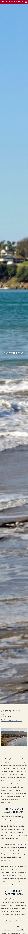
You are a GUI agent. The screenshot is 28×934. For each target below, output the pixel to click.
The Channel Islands (7, 879)
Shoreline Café (5, 902)
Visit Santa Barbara (13, 2)
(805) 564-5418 (6, 716)
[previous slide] (3, 736)
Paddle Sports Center (12, 839)
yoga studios (22, 848)
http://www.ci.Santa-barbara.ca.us (11, 721)
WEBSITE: (3, 719)
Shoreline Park (5, 873)
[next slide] (25, 736)
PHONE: (2, 714)
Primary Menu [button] (26, 2)
